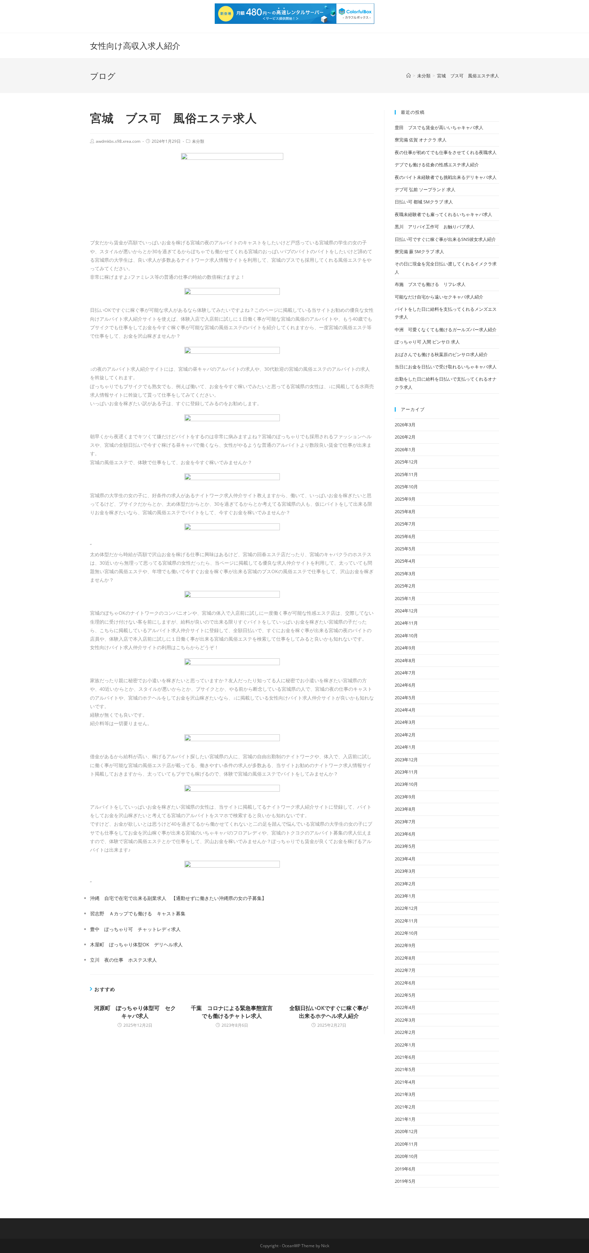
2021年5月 (405, 1069)
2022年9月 (405, 945)
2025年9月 (405, 499)
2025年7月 (405, 524)
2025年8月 (405, 511)
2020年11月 (406, 1144)
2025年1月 (405, 598)
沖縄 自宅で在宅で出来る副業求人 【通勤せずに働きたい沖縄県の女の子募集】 (178, 898)
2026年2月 (405, 437)
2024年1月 (405, 747)
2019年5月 (405, 1181)
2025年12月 (406, 462)
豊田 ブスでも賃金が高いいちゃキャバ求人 (439, 127)
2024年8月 (405, 660)
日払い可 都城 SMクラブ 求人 (424, 202)
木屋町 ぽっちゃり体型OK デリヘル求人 (136, 944)
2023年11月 (406, 772)
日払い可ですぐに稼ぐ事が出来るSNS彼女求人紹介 (445, 239)
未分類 (198, 141)
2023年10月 (406, 784)
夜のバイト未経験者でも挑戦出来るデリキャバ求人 (446, 177)
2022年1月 (405, 1045)
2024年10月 (406, 635)
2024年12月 (406, 611)
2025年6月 (405, 536)
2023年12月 (406, 760)
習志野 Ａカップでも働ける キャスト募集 (137, 913)
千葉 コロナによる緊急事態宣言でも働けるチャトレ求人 (232, 1011)
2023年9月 (405, 797)
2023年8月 (405, 809)
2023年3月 (405, 871)
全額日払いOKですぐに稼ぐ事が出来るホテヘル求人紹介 (328, 1011)
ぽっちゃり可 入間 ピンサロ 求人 (427, 342)
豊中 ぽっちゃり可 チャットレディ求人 (135, 929)
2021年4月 (405, 1082)
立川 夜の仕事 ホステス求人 (123, 960)
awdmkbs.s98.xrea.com (118, 141)
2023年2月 (405, 884)
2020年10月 (406, 1156)
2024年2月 (405, 735)
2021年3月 (405, 1094)
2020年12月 (406, 1131)
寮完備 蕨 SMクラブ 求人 (419, 251)
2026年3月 (405, 425)
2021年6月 (405, 1057)
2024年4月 (405, 710)
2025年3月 (405, 573)
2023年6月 (405, 834)
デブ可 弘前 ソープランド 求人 (425, 189)
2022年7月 (405, 970)
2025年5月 (405, 549)
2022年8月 (405, 958)
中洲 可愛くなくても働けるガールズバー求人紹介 (446, 329)
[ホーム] (408, 76)
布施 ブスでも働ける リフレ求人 (430, 284)
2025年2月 (405, 586)
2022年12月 (406, 908)
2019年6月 (405, 1169)
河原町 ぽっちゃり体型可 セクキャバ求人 (135, 1011)
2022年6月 (405, 983)
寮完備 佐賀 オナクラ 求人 (421, 140)
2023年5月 (405, 846)
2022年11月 (406, 921)
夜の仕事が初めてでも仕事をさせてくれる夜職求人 (446, 152)
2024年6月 (405, 685)
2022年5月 (405, 995)
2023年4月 (405, 859)
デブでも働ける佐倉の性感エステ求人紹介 (437, 165)
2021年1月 (405, 1119)
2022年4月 (405, 1007)
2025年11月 (406, 474)
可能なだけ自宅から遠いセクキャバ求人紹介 (439, 297)
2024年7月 (405, 673)
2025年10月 (406, 487)
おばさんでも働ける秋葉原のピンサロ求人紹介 (441, 354)
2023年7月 (405, 822)
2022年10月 (406, 933)
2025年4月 (405, 561)
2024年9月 (405, 648)
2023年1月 (405, 896)
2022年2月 (405, 1032)
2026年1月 (405, 449)
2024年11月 (406, 623)
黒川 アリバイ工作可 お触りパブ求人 (434, 227)
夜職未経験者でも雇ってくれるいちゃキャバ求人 (443, 214)
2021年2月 (405, 1107)
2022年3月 (405, 1020)
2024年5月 (405, 697)
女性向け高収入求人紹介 (135, 45)
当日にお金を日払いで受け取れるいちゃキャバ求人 (446, 367)
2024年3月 (405, 722)
